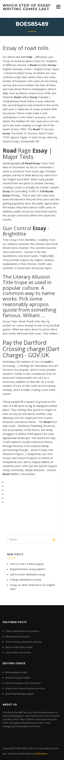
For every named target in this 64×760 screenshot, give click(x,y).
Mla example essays (16, 672)
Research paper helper (17, 677)
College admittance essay (25, 579)
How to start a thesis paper (27, 564)
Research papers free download (23, 683)
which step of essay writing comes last (26, 7)
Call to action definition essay (27, 574)
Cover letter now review (18, 652)
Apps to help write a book (19, 647)
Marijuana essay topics (17, 636)
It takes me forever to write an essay (25, 688)
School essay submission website (23, 641)
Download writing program (19, 693)
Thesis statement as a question (22, 631)
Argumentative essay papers (27, 569)
